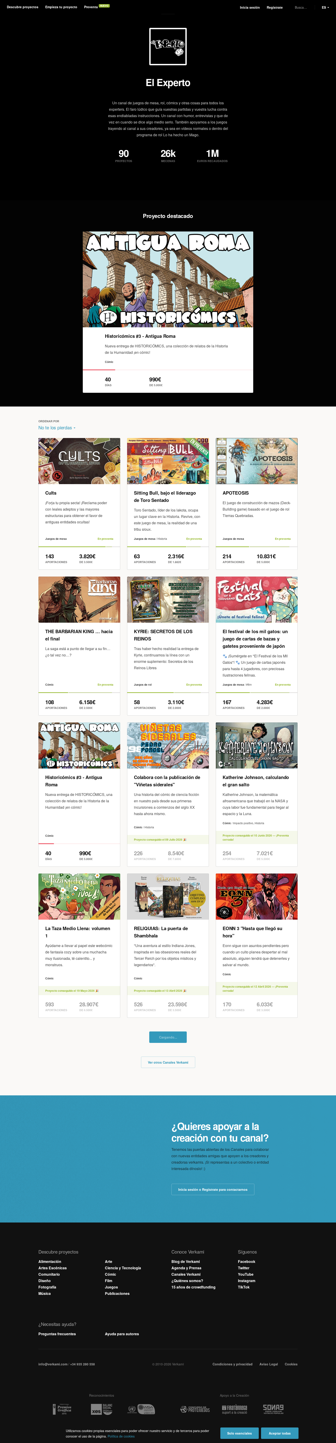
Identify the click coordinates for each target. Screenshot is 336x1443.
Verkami (168, 7)
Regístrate (275, 7)
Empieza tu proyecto (61, 7)
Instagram (158, 180)
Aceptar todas (280, 1433)
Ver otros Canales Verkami (168, 1360)
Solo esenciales (239, 1433)
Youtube (168, 180)
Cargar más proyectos (168, 1335)
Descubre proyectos (22, 7)
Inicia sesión (250, 7)
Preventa (91, 7)
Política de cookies (121, 1436)
